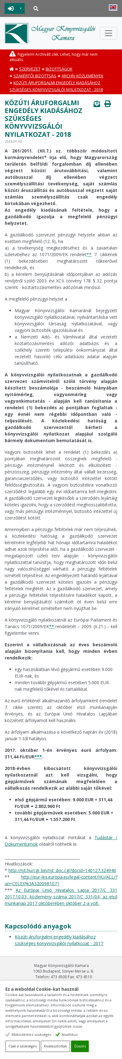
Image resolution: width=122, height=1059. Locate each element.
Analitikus (70, 1034)
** (89, 254)
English (113, 7)
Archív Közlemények (82, 76)
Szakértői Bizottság (34, 76)
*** (38, 757)
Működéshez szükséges (31, 1034)
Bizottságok (59, 69)
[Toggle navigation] (108, 33)
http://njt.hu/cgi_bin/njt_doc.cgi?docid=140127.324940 (62, 870)
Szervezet (29, 69)
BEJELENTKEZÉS (11, 8)
